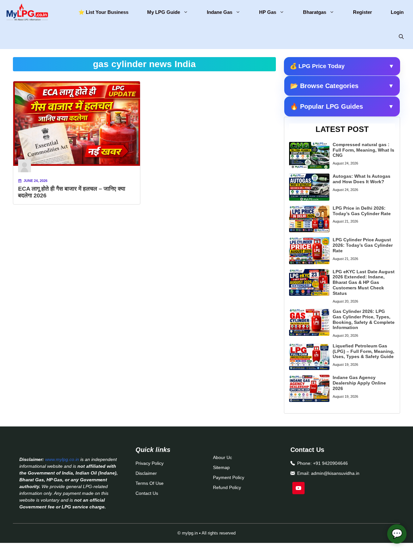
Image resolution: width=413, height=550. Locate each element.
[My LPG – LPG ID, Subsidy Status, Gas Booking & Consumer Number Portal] (26, 12)
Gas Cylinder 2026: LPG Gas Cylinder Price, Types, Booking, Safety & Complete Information (364, 319)
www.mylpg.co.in (62, 459)
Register (362, 12)
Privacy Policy (150, 463)
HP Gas (267, 12)
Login (397, 12)
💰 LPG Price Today (342, 66)
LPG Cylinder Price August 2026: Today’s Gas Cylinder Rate (363, 245)
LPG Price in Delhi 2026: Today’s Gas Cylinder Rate (362, 210)
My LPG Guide (163, 12)
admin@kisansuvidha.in (335, 473)
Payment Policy (228, 477)
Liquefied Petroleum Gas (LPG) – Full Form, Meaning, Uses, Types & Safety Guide (363, 351)
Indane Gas (219, 12)
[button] (401, 37)
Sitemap (221, 467)
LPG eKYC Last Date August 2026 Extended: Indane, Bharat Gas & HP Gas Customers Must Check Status (364, 282)
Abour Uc (222, 457)
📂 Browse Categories (342, 85)
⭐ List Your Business (103, 12)
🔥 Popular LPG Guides (342, 106)
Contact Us (147, 493)
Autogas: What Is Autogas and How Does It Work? (361, 179)
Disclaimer (146, 473)
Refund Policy (227, 487)
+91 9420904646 (330, 463)
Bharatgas (314, 12)
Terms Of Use (150, 483)
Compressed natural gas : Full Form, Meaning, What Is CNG (363, 150)
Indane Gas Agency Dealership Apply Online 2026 (359, 383)
